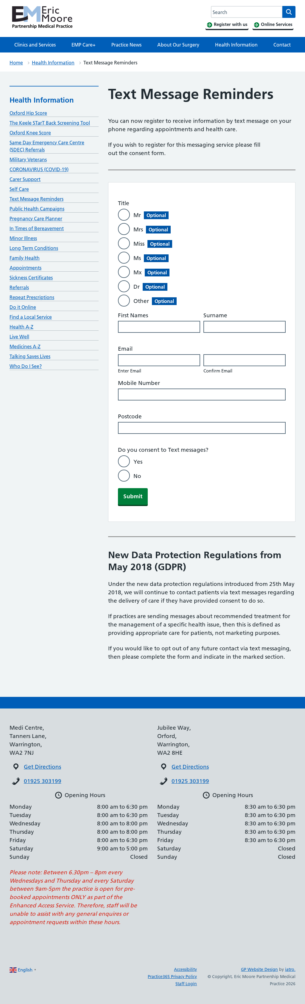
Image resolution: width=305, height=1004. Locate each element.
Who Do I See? (26, 366)
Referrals (19, 287)
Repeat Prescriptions (32, 297)
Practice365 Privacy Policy (172, 976)
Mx (150, 272)
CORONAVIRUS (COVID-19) (39, 169)
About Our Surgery (178, 45)
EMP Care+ (83, 45)
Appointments (25, 268)
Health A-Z (21, 327)
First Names (133, 315)
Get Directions (42, 766)
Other (153, 301)
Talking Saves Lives (30, 356)
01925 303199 (42, 781)
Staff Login (186, 983)
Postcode (130, 416)
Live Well (19, 337)
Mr (149, 215)
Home (16, 63)
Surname (215, 315)
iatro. (290, 969)
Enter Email (129, 371)
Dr (149, 286)
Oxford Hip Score (28, 113)
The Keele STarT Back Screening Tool (50, 123)
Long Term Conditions (34, 248)
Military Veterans (28, 160)
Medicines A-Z (25, 346)
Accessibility (185, 969)
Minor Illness (23, 238)
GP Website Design (259, 969)
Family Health (25, 258)
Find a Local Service (31, 317)
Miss (151, 243)
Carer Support (25, 179)
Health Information (236, 45)
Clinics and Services (35, 45)
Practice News (126, 45)
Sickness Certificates (31, 278)
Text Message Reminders (36, 199)
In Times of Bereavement (37, 228)
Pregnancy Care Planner (36, 219)
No (137, 476)
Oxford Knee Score (30, 133)
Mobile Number (139, 383)
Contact (282, 45)
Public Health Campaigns (37, 209)
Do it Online (23, 307)
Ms (149, 258)
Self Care (19, 189)
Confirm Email (217, 371)
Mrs (150, 229)
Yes (137, 461)
